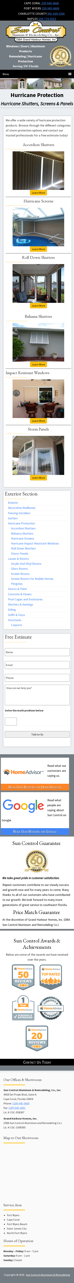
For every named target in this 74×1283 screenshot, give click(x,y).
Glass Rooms (19, 569)
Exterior (13, 503)
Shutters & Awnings (20, 604)
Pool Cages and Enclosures (25, 599)
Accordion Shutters (23, 528)
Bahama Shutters (22, 533)
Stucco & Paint (17, 589)
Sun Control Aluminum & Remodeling (37, 33)
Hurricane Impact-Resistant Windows (35, 543)
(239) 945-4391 (16, 1108)
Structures (14, 620)
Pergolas (17, 584)
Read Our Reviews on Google (35, 831)
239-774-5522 (47, 19)
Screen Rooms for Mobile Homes (32, 579)
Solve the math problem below (24, 710)
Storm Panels (19, 553)
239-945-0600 (50, 3)
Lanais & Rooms (18, 559)
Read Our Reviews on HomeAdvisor (34, 787)
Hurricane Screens (22, 538)
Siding (12, 610)
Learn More (38, 192)
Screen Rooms (20, 574)
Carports (16, 625)
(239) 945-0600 (20, 1103)
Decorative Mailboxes (21, 508)
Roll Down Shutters (23, 548)
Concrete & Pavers (20, 594)
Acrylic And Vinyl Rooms (26, 564)
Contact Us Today (37, 1062)
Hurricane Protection (21, 523)
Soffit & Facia (16, 615)
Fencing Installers (19, 513)
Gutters (13, 518)
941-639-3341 (56, 14)
